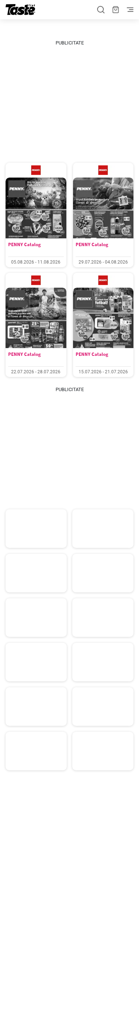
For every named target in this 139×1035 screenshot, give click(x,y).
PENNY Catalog (24, 244)
